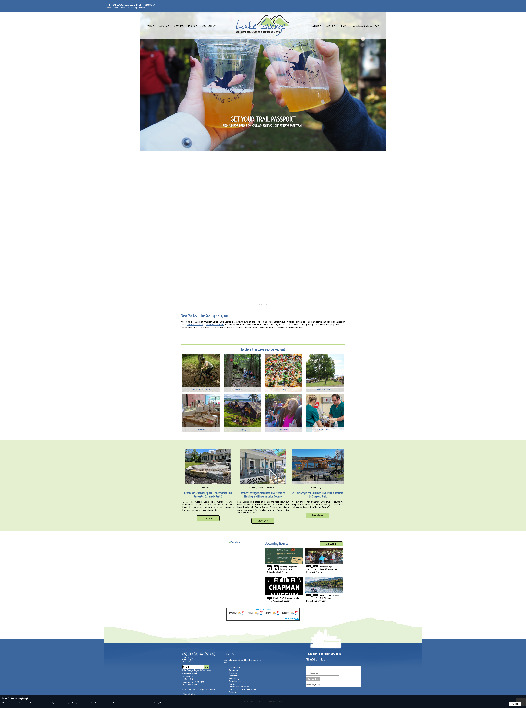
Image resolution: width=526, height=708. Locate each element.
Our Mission (234, 667)
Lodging (163, 25)
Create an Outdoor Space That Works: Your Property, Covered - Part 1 (208, 494)
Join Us (232, 684)
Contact (142, 7)
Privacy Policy (188, 694)
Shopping (179, 25)
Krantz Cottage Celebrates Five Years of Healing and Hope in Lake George (263, 494)
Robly (317, 685)
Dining (192, 25)
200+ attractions (195, 324)
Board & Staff (235, 681)
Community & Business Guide (242, 689)
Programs (233, 670)
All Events (331, 544)
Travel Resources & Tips (364, 25)
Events (316, 25)
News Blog (132, 7)
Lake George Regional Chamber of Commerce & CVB (196, 672)
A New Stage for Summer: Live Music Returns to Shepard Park (317, 494)
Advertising (234, 678)
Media (343, 25)
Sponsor (232, 692)
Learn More (208, 518)
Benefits (233, 673)
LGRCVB (330, 25)
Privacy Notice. (159, 703)
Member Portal (120, 7)
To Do (149, 25)
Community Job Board (239, 686)
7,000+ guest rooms (214, 324)
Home (108, 7)
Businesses (208, 25)
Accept (515, 704)
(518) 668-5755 (151, 4)
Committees (234, 675)
